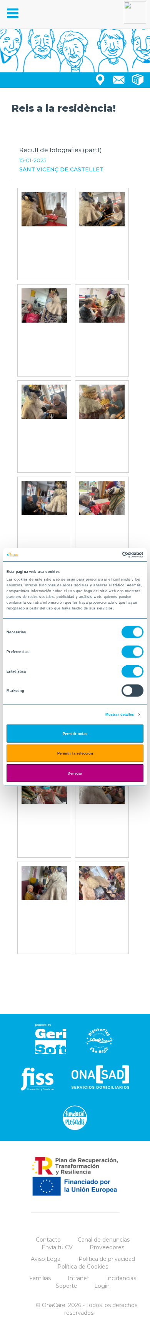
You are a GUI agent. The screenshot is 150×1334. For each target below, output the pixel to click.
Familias (40, 1278)
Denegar (75, 773)
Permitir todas (75, 733)
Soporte (66, 1285)
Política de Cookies (82, 1266)
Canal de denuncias (104, 1239)
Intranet (78, 1278)
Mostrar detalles (119, 714)
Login (102, 1285)
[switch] (132, 652)
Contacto (48, 1239)
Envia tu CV (57, 1247)
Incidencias (121, 1278)
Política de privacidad (106, 1258)
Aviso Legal (46, 1258)
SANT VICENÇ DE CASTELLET (61, 169)
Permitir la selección (75, 753)
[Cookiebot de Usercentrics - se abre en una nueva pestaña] (109, 555)
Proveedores (107, 1247)
